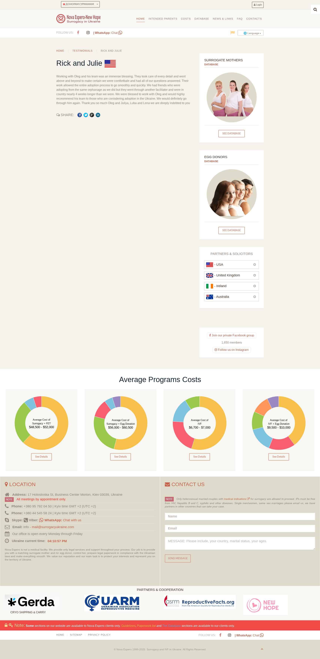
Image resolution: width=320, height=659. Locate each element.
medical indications (235, 498)
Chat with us (62, 520)
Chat (105, 32)
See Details (41, 456)
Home (140, 18)
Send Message (178, 558)
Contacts (254, 18)
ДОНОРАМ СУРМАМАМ (79, 4)
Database (201, 18)
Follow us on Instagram (233, 349)
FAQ (240, 18)
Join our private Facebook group (232, 335)
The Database (171, 625)
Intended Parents (163, 18)
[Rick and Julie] (110, 63)
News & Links (223, 18)
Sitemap (76, 634)
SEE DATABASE (231, 133)
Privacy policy (99, 634)
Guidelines (128, 625)
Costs (186, 18)
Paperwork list (146, 625)
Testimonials (82, 50)
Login (259, 5)
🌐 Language (251, 33)
